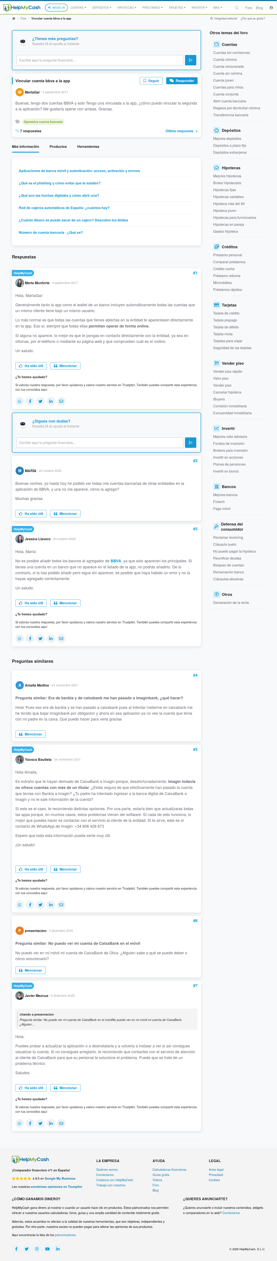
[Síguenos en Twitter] (26, 1249)
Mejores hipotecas (227, 175)
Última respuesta (179, 130)
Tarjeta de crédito (226, 313)
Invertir (198, 7)
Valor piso (221, 378)
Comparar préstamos (229, 261)
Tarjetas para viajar (227, 340)
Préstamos (151, 7)
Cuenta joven (223, 80)
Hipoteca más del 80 (229, 203)
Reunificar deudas (227, 558)
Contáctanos (105, 1174)
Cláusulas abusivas (228, 578)
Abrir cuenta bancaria (229, 100)
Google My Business (60, 1178)
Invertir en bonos (226, 471)
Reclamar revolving (228, 537)
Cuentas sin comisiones (231, 52)
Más (216, 7)
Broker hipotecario (227, 182)
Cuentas (77, 7)
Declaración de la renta (231, 602)
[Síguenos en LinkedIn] (57, 1249)
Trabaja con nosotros (110, 1185)
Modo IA (59, 7)
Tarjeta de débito (226, 326)
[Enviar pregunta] (190, 60)
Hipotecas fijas (224, 189)
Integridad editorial (225, 18)
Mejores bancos (225, 494)
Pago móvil (221, 508)
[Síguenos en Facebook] (16, 1249)
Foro (248, 7)
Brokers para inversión (230, 450)
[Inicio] (21, 8)
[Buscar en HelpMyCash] (237, 7)
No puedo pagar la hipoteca (234, 551)
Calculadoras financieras (169, 1169)
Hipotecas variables (228, 196)
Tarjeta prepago (225, 320)
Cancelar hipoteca (227, 392)
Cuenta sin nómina (227, 73)
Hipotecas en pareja (228, 224)
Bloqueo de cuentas (228, 565)
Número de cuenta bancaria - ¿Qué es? (51, 232)
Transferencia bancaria (230, 114)
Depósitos (100, 7)
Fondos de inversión (229, 443)
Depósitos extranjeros (230, 152)
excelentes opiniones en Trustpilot (56, 1186)
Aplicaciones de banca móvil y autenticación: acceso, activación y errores (79, 170)
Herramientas (88, 146)
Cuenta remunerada (228, 66)
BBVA (116, 561)
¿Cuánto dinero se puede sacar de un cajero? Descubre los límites (73, 220)
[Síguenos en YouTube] (47, 1249)
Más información (25, 146)
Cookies (214, 1180)
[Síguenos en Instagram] (37, 1249)
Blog (259, 7)
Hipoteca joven (224, 210)
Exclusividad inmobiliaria (232, 412)
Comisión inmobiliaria (230, 405)
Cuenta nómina (225, 59)
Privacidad (216, 1174)
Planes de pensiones (229, 464)
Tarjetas (176, 7)
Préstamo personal (227, 254)
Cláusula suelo (224, 544)
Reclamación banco (228, 571)
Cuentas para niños (228, 87)
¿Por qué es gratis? (253, 18)
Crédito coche (224, 268)
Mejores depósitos (227, 138)
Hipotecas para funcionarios (234, 217)
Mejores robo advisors (230, 436)
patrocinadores (65, 1235)
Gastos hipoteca (225, 231)
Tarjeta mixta (223, 333)
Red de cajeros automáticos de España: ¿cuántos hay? (64, 207)
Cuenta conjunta (225, 94)
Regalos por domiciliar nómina (236, 107)
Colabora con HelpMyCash (114, 1180)
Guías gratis (161, 1174)
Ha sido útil (33, 365)
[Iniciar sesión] (271, 7)
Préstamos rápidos (227, 289)
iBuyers (219, 399)
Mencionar (68, 365)
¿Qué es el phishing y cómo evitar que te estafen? (60, 183)
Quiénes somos (107, 1169)
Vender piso (222, 385)
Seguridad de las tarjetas (232, 347)
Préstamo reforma (226, 275)
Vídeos (157, 1180)
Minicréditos (222, 282)
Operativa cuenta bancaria (43, 121)
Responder (184, 80)
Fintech (219, 501)
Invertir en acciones (228, 457)
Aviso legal (216, 1169)
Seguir (153, 80)
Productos (58, 146)
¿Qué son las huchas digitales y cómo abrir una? (59, 195)
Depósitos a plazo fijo (229, 145)
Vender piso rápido (227, 371)
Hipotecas (126, 7)
